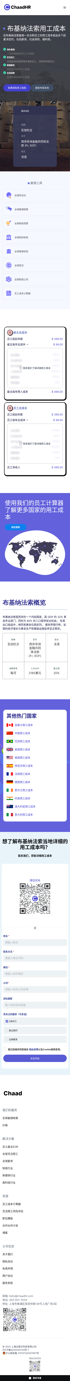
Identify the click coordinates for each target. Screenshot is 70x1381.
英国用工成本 (22, 749)
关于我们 (7, 1254)
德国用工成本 (22, 782)
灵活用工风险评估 (12, 1211)
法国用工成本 (22, 774)
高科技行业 (8, 1182)
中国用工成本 (22, 733)
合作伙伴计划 (10, 1225)
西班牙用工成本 (24, 765)
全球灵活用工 (10, 1154)
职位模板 (7, 1218)
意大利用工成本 (24, 814)
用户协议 (7, 1275)
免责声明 (7, 1268)
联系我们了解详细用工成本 (36, 368)
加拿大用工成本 (24, 725)
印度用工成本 (22, 798)
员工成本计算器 (11, 1204)
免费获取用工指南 (17, 87)
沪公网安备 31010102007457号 (22, 1353)
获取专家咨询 (42, 87)
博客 (5, 1232)
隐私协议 (7, 1261)
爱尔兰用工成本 (24, 790)
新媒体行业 (8, 1175)
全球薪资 (7, 1161)
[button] (65, 8)
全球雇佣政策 (10, 1118)
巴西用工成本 (22, 741)
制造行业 (7, 1168)
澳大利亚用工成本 (25, 806)
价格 (5, 1125)
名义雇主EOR (10, 1146)
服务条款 (7, 1283)
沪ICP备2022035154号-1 (15, 1349)
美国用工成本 (22, 757)
